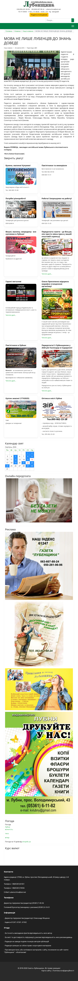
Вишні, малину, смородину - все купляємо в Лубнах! (21, 232)
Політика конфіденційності (63, 970)
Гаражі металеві (13, 281)
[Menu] (73, 26)
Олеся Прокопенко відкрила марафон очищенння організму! (55, 284)
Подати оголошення (39, 15)
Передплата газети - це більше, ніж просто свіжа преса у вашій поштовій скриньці (57, 234)
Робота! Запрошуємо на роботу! (57, 198)
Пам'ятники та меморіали (54, 165)
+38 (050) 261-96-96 (23, 9)
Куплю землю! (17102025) (17, 398)
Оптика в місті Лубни (52, 398)
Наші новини (8, 48)
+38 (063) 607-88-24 (37, 9)
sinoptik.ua (26, 842)
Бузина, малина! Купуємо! (18, 165)
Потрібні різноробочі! (16, 198)
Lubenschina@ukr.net (53, 9)
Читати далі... (47, 274)
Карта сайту (46, 970)
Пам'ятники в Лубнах (16, 345)
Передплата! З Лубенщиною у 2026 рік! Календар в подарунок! (57, 346)
